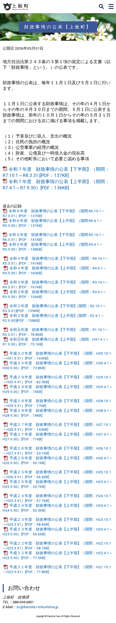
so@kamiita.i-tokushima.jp (37, 607)
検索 (101, 6)
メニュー (111, 6)
